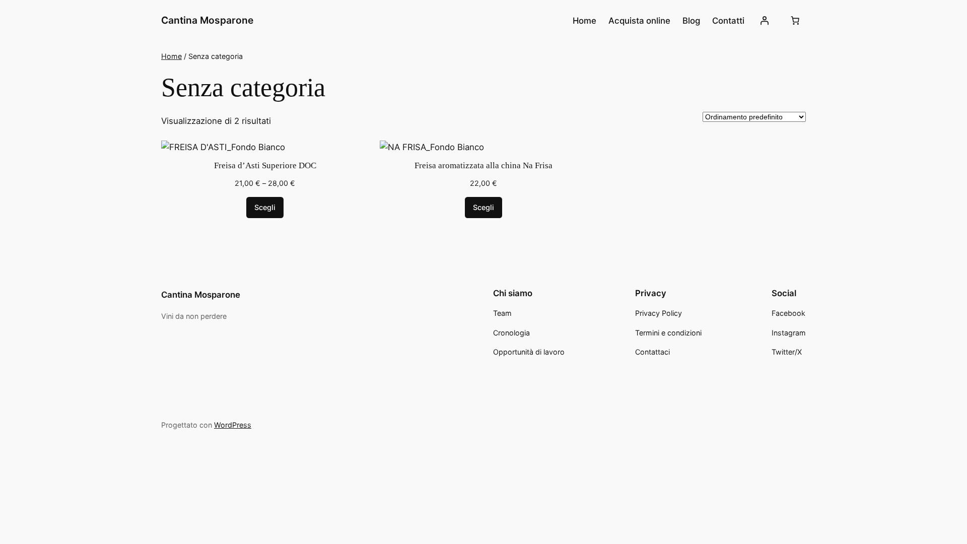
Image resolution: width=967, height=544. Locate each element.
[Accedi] (764, 20)
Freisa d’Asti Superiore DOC (265, 165)
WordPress (232, 425)
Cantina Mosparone (207, 20)
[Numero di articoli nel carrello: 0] (795, 20)
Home (171, 56)
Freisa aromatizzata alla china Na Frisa (483, 165)
